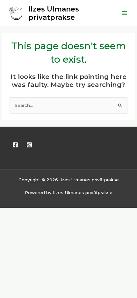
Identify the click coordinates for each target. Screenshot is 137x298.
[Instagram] (29, 145)
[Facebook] (15, 145)
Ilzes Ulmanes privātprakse (53, 13)
